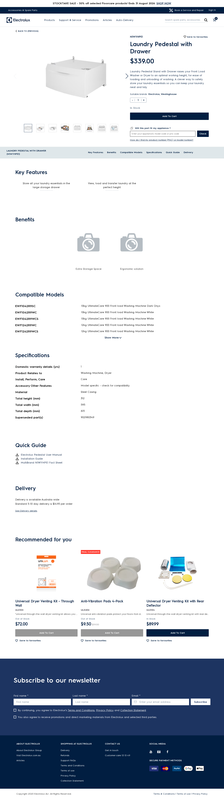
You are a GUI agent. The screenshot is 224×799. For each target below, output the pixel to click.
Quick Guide (173, 152)
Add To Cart (169, 116)
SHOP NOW (163, 3)
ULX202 (85, 610)
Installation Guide (32, 458)
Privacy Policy (105, 710)
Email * (136, 695)
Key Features (95, 152)
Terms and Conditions (81, 710)
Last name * (80, 695)
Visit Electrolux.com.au (28, 755)
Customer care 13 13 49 (117, 755)
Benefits (111, 152)
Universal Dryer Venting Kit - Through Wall (44, 603)
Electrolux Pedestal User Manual (41, 454)
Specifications (154, 152)
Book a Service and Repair (189, 10)
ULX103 (19, 610)
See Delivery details (26, 510)
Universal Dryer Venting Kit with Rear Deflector (175, 603)
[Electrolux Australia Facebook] (169, 753)
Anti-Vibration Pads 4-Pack (102, 601)
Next (125, 76)
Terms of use (67, 770)
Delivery (188, 152)
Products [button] (49, 20)
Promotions (92, 20)
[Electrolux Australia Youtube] (153, 753)
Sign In (212, 10)
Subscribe (200, 701)
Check (202, 133)
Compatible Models (131, 152)
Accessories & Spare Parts (22, 10)
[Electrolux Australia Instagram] (161, 753)
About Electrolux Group (29, 750)
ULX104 (150, 610)
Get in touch (111, 750)
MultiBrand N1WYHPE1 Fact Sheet (41, 462)
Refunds (65, 755)
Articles (107, 20)
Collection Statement (133, 710)
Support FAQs (68, 760)
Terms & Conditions (164, 793)
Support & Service (70, 20)
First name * (21, 695)
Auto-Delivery (124, 20)
